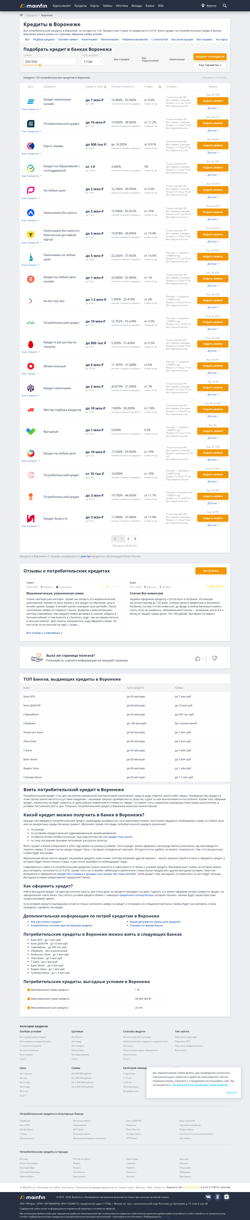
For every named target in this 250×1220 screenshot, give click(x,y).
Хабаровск (185, 1172)
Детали (212, 108)
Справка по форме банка (146, 925)
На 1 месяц (26, 1073)
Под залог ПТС (183, 1041)
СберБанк (25, 1120)
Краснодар (132, 1158)
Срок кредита (90, 55)
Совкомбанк (80, 1125)
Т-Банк (23, 1133)
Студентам (129, 1073)
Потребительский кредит (61, 124)
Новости (159, 1187)
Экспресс (128, 1045)
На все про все (54, 301)
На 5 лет (24, 1091)
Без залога (180, 1050)
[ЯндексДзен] (226, 1197)
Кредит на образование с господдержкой (62, 168)
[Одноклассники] (217, 1197)
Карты (94, 6)
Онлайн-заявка (68, 39)
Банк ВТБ (25, 1125)
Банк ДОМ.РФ (133, 1120)
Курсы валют (62, 6)
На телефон (78, 1045)
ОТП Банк (131, 1138)
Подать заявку (213, 278)
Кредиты (80, 6)
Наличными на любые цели (59, 257)
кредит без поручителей (119, 874)
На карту (222, 39)
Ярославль (185, 1176)
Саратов (130, 1163)
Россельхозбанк (82, 1120)
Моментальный (55, 366)
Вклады (137, 6)
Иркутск (184, 1163)
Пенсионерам (110, 39)
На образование (80, 1054)
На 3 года (25, 1086)
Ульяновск (185, 1167)
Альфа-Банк (26, 1129)
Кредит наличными (57, 388)
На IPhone (77, 1037)
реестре (86, 556)
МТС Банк (78, 1129)
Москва (24, 1158)
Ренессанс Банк (81, 1133)
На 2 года (25, 1082)
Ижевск (130, 1176)
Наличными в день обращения (140, 1050)
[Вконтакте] (208, 1197)
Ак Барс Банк (133, 1133)
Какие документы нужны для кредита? (155, 921)
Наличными (89, 39)
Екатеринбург (27, 1167)
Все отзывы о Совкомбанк (43, 633)
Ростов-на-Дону (81, 1158)
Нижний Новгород (30, 1172)
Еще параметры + (210, 65)
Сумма (27, 55)
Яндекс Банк (186, 1129)
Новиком (131, 1125)
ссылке (165, 1216)
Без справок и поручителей (35, 1041)
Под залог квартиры (186, 1037)
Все (27, 39)
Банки (150, 6)
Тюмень (130, 1167)
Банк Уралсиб (187, 1120)
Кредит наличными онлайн (57, 101)
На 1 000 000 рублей (82, 1082)
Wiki (161, 6)
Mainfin (36, 1197)
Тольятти (131, 1172)
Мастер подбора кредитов (62, 410)
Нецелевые (78, 1050)
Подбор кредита (44, 39)
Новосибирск (27, 1176)
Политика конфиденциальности (96, 1187)
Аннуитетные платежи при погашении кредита (61, 925)
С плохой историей (30, 1045)
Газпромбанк (27, 1138)
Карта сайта (126, 1187)
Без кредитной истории (33, 1037)
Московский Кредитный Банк (89, 1138)
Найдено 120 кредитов (210, 56)
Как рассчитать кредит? (46, 921)
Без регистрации (182, 39)
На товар (76, 1041)
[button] (179, 101)
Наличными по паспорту (137, 1037)
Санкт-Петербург (29, 1163)
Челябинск (79, 1172)
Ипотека (122, 6)
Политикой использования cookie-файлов (200, 1085)
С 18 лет (127, 1077)
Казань (77, 1167)
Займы (107, 6)
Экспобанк (185, 1138)
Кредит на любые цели (60, 453)
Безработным (130, 1091)
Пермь (76, 1163)
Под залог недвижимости (189, 1045)
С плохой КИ (159, 39)
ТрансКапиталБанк (190, 1125)
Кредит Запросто (56, 519)
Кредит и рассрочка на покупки (60, 344)
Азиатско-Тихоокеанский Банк (197, 1133)
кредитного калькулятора (136, 895)
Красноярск (79, 1176)
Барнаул (184, 1158)
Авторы (140, 1187)
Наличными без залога (60, 213)
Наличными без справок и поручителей (145, 1041)
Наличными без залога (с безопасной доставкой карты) (62, 235)
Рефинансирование (135, 39)
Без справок (204, 39)
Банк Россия (133, 1129)
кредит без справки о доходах (77, 874)
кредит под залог (120, 836)
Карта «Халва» (54, 146)
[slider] (40, 65)
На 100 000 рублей (82, 1073)
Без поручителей (150, 59)
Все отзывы (211, 570)
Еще (22, 1058)
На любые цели (55, 190)
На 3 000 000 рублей (82, 1086)
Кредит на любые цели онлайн (60, 279)
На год (23, 1077)
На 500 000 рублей (82, 1077)
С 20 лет (127, 1082)
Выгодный (51, 432)
